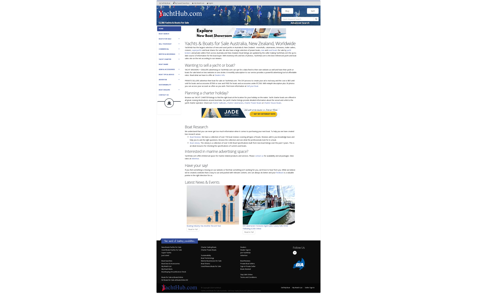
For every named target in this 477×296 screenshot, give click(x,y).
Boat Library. (195, 143)
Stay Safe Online (246, 274)
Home (161, 29)
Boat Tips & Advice (166, 74)
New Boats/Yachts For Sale (171, 247)
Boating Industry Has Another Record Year (204, 226)
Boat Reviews (245, 261)
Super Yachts (166, 253)
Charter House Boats (272, 103)
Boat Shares (205, 264)
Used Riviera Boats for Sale (211, 266)
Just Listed (165, 255)
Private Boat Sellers (247, 264)
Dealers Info (220, 75)
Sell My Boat (165, 3)
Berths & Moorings (167, 54)
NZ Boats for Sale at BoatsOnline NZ (174, 280)
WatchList (199, 3)
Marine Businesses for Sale (211, 261)
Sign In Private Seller (248, 266)
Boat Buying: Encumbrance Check (173, 272)
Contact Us (164, 95)
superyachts (197, 50)
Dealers (243, 247)
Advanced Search (300, 22)
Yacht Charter (165, 59)
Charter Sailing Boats (208, 247)
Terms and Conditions (248, 277)
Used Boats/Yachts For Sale (171, 250)
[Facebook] (295, 253)
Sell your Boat (252, 86)
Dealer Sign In (245, 250)
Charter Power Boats (252, 103)
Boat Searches (166, 261)
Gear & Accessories (167, 69)
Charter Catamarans (235, 103)
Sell (313, 10)
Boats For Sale (165, 39)
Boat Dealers (164, 90)
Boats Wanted (245, 269)
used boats (272, 50)
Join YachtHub (245, 253)
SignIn (210, 3)
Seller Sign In (310, 288)
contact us (259, 156)
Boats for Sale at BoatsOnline (172, 277)
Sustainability (165, 85)
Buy (287, 10)
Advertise (163, 80)
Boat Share (163, 64)
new (262, 50)
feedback (279, 172)
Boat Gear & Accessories (170, 264)
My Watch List (166, 266)
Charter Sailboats (219, 103)
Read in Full (193, 229)
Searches (182, 3)
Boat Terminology (207, 258)
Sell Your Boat (165, 44)
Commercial (164, 49)
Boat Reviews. (195, 137)
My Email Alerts (167, 269)
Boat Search (164, 34)
